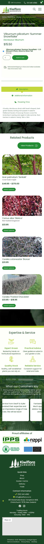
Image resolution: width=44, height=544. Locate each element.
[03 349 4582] (25, 3)
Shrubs (18, 17)
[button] (39, 9)
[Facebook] (20, 506)
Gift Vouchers (16, 3)
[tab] (22, 89)
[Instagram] (24, 506)
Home (4, 17)
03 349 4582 (32, 3)
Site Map (34, 542)
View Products (27, 145)
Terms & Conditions (13, 542)
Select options (9, 189)
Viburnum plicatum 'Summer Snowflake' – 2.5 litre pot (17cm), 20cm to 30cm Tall (23, 50)
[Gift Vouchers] (9, 2)
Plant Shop (11, 17)
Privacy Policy (25, 542)
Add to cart (20, 58)
